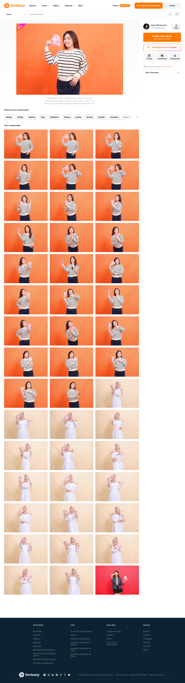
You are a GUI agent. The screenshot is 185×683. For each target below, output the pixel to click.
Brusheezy (37, 631)
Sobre (108, 638)
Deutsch (146, 642)
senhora (127, 117)
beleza (9, 117)
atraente (114, 117)
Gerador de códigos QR (43, 663)
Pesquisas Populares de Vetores (81, 643)
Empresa (37, 642)
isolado (101, 117)
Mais (80, 5)
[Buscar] (170, 14)
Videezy (36, 638)
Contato (109, 635)
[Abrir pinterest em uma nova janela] (57, 675)
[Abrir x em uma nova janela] (65, 675)
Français (146, 646)
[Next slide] (135, 117)
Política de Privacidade (137, 675)
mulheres (54, 117)
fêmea (20, 117)
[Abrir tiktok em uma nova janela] (61, 675)
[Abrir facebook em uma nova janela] (45, 675)
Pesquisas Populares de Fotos (81, 649)
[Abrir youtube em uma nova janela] (69, 675)
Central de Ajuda (113, 631)
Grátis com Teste (162, 37)
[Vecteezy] (14, 5)
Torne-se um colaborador (111, 643)
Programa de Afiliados (80, 638)
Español (146, 635)
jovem (78, 117)
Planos (116, 5)
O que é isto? (167, 66)
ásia (43, 117)
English (146, 631)
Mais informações (152, 72)
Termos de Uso (121, 675)
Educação (37, 646)
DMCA (73, 635)
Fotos (44, 5)
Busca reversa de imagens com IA (44, 654)
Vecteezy (36, 635)
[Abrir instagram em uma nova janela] (49, 675)
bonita (90, 117)
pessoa (67, 117)
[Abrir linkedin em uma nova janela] (53, 675)
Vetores (32, 5)
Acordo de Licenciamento (81, 631)
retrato (32, 117)
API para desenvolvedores (44, 650)
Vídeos (56, 5)
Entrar (172, 5)
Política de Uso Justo (156, 675)
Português (147, 638)
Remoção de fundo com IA (44, 659)
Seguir (176, 28)
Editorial (68, 5)
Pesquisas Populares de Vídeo (81, 655)
